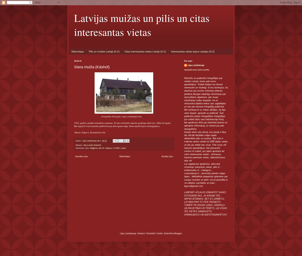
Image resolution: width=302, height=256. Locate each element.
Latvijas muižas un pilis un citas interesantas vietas (141, 25)
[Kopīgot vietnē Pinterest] (128, 141)
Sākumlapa (77, 51)
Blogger (178, 233)
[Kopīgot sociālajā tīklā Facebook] (124, 141)
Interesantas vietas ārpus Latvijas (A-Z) (193, 51)
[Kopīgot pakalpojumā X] (121, 141)
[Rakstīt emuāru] (118, 141)
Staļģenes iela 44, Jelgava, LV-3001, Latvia (108, 148)
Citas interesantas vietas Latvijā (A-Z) (145, 51)
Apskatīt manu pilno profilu (196, 70)
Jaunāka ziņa (81, 156)
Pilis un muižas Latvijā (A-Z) (104, 51)
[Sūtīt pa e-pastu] (114, 141)
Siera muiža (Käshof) (92, 145)
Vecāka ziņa (167, 156)
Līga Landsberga (196, 65)
